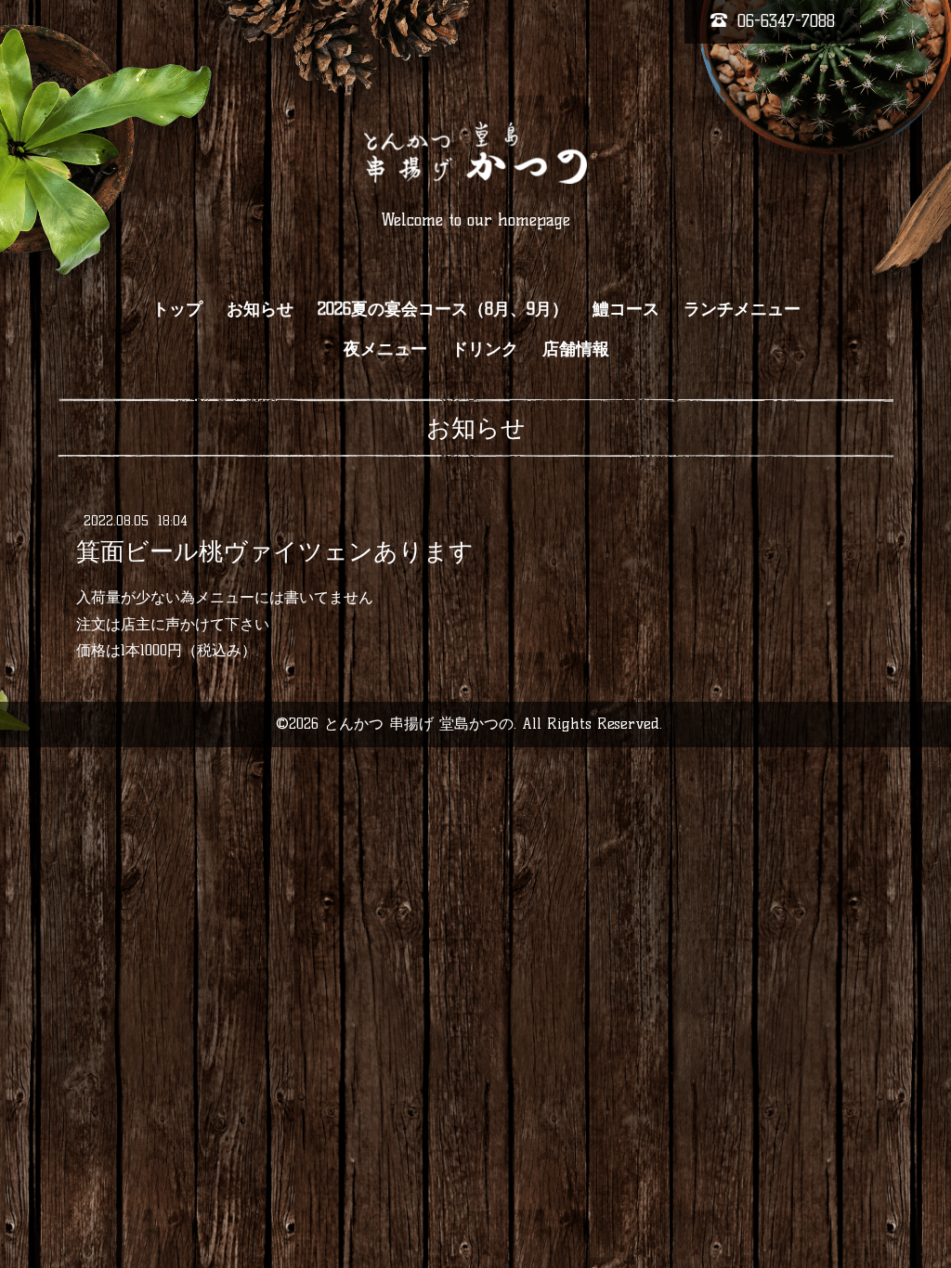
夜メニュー (385, 349)
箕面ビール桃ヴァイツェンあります (275, 551)
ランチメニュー (742, 309)
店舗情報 (575, 349)
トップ (177, 309)
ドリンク (484, 349)
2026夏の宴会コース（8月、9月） (443, 309)
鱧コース (626, 309)
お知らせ (260, 309)
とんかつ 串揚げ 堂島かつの (419, 723)
